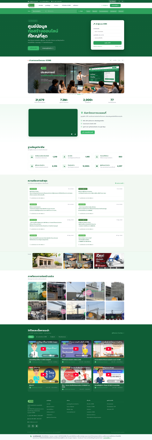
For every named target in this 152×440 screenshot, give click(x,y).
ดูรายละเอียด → (107, 438)
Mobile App (70, 409)
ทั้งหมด (31, 337)
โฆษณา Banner (70, 406)
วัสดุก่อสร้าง (49, 414)
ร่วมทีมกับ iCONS (91, 412)
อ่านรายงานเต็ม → (39, 87)
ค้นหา (81, 11)
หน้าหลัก (41, 5)
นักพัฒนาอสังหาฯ (51, 412)
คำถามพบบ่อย (110, 404)
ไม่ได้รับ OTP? (118, 46)
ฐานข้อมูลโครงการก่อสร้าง (73, 404)
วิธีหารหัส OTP (110, 409)
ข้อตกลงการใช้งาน (91, 414)
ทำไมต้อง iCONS (66, 5)
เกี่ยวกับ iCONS (90, 404)
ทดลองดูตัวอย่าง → (47, 48)
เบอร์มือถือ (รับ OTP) (98, 35)
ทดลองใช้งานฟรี (88, 132)
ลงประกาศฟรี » (120, 183)
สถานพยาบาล (113, 11)
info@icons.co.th (33, 1)
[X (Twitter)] (32, 426)
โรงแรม (88, 11)
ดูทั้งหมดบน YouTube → (118, 333)
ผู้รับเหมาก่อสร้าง (50, 406)
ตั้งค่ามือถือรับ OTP (111, 406)
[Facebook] (29, 426)
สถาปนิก (48, 404)
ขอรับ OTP (108, 43)
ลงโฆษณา (75, 5)
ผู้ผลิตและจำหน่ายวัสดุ (51, 417)
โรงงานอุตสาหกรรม (104, 11)
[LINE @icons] (36, 426)
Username (96, 28)
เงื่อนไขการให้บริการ (97, 46)
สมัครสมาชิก (33, 48)
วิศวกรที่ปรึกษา (50, 409)
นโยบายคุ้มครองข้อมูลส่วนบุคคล (94, 417)
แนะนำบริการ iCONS (42, 337)
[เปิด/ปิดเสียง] (75, 134)
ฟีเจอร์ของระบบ (62, 337)
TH (119, 1)
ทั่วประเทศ (121, 11)
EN (122, 1)
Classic (113, 1)
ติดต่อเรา (89, 409)
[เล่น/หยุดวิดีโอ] (71, 134)
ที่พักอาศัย (95, 11)
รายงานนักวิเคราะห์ (71, 412)
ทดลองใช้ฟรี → (115, 5)
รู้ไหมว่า (53, 337)
